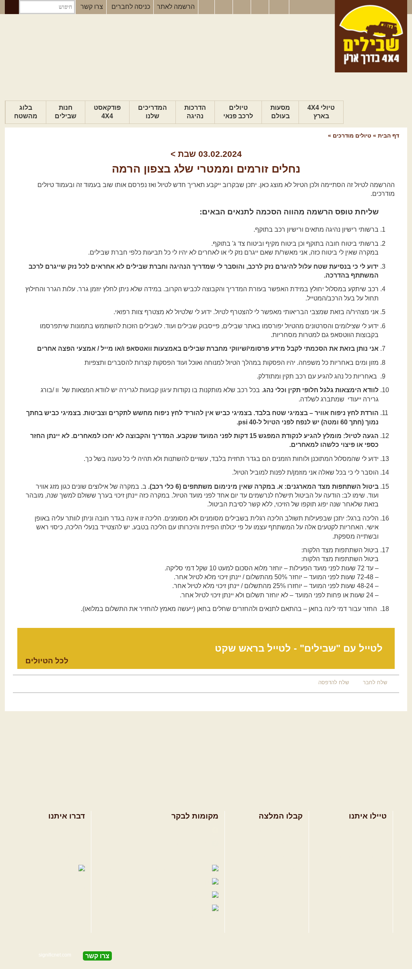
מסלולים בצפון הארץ (275, 830)
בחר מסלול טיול (365, 830)
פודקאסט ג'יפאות (139, 882)
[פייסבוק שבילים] (206, 7)
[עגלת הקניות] (261, 7)
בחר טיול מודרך (365, 842)
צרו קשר (91, 6)
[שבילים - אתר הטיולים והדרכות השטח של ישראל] (371, 36)
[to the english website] (278, 6)
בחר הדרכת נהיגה (362, 855)
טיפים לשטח (286, 869)
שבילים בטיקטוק (187, 916)
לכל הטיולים (46, 660)
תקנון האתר (69, 855)
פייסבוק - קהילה (188, 842)
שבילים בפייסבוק (186, 830)
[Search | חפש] (12, 7)
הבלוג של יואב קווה (133, 869)
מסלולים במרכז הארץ (273, 842)
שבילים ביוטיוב (189, 855)
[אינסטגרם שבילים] (224, 7)
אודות (77, 830)
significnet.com (55, 955)
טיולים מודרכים (351, 135)
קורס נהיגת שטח (364, 869)
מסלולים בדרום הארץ (273, 855)
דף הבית (388, 135)
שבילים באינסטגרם (130, 895)
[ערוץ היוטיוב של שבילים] (242, 7)
